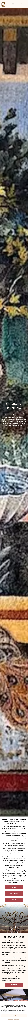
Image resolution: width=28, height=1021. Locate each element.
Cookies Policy (10, 1019)
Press (14, 899)
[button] (26, 1002)
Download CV (14, 887)
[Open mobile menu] (13, 4)
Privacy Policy (16, 1019)
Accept (14, 1015)
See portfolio (14, 893)
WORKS (14, 985)
